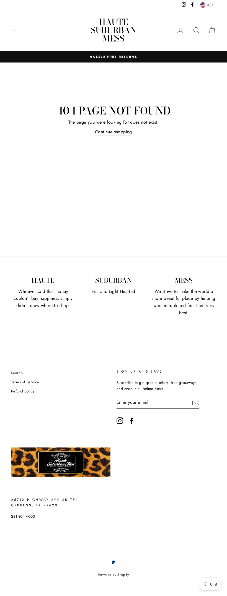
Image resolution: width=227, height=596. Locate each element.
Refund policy (23, 391)
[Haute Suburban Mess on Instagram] (120, 420)
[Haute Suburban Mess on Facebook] (131, 420)
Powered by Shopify (113, 574)
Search (17, 373)
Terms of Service (25, 382)
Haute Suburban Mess (113, 30)
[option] (113, 57)
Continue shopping (113, 132)
